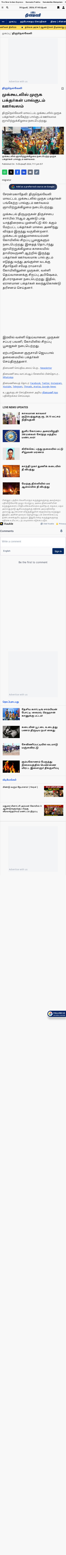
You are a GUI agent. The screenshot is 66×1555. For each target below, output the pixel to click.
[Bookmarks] (58, 7)
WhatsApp (8, 377)
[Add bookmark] (62, 88)
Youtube (7, 386)
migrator (6, 180)
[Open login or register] (63, 7)
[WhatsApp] (4, 172)
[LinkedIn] (23, 172)
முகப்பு (12, 22)
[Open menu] (2, 7)
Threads (28, 386)
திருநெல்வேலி (12, 88)
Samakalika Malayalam (53, 2)
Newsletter (46, 368)
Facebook (35, 383)
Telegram (17, 386)
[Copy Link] (36, 172)
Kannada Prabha (33, 2)
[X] (11, 172)
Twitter (46, 383)
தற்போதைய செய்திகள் (33, 22)
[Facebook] (17, 172)
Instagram (56, 383)
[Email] (30, 172)
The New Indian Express (12, 2)
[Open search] (7, 7)
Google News (49, 386)
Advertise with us (18, 81)
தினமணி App (50, 392)
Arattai (37, 386)
